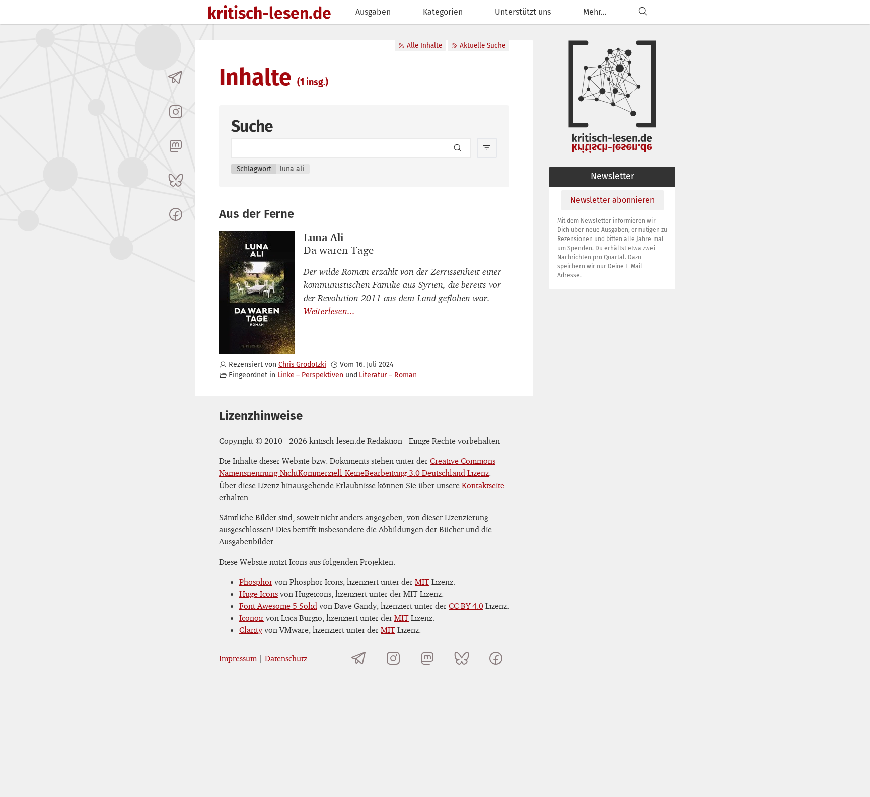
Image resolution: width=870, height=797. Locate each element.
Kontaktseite (483, 485)
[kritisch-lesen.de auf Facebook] (176, 214)
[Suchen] (643, 12)
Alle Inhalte (424, 45)
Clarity (250, 630)
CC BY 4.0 (466, 606)
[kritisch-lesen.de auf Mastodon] (176, 146)
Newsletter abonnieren (612, 200)
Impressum (238, 658)
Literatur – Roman (387, 375)
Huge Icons (258, 594)
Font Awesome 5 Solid (278, 606)
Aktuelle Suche (482, 45)
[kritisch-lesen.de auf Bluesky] (176, 180)
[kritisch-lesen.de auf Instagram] (176, 112)
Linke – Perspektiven (310, 375)
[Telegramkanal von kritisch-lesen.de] (176, 77)
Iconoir (251, 618)
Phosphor (255, 582)
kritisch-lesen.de (269, 13)
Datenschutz (286, 658)
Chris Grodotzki (302, 364)
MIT (422, 582)
